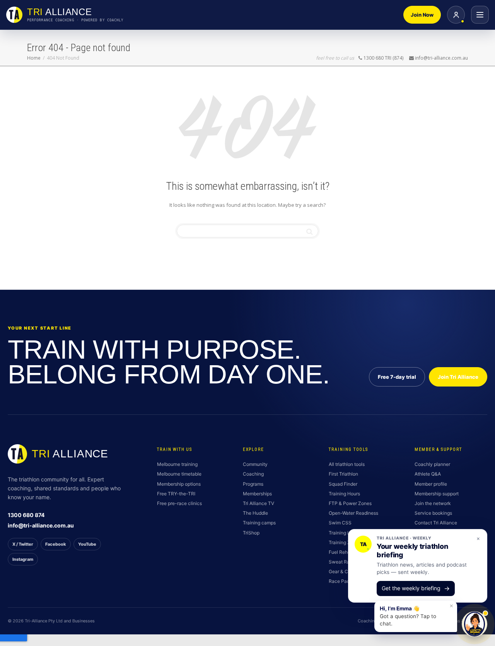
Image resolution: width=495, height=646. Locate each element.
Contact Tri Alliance (436, 523)
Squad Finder (343, 484)
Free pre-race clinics (179, 503)
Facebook (55, 544)
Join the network (433, 503)
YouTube (87, 544)
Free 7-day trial (397, 377)
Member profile (431, 484)
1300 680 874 (26, 515)
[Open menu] (480, 15)
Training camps (259, 523)
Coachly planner (432, 464)
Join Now (422, 15)
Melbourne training (177, 464)
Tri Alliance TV (258, 503)
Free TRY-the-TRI (176, 494)
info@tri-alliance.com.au (41, 525)
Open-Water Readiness (353, 513)
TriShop (251, 533)
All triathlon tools (347, 464)
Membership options (179, 484)
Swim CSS (340, 523)
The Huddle (255, 513)
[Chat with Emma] (474, 623)
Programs (253, 484)
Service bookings (433, 513)
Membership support (437, 494)
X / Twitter (22, 544)
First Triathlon (343, 474)
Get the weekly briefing (416, 588)
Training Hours (344, 494)
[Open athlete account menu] (456, 15)
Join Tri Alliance (458, 377)
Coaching (253, 474)
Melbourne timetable (179, 474)
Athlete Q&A (428, 474)
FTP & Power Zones (350, 503)
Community (255, 464)
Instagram (22, 559)
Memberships (257, 494)
